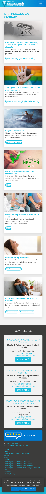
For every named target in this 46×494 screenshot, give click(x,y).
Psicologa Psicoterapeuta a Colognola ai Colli (22, 468)
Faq (5, 470)
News (8, 185)
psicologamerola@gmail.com (23, 356)
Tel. (23, 353)
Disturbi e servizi (27, 58)
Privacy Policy (28, 489)
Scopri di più (23, 359)
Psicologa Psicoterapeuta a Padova (18, 466)
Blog (6, 458)
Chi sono (7, 451)
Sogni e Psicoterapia (14, 131)
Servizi (6, 455)
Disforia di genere (14, 101)
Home (6, 449)
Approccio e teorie (14, 142)
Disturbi (7, 460)
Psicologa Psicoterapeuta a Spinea (18, 464)
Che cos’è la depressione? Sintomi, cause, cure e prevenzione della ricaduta (21, 45)
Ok (15, 489)
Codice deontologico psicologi (16, 453)
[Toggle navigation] (41, 3)
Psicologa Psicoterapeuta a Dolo (17, 462)
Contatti (7, 472)
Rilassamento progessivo (17, 258)
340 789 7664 (12, 443)
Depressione (11, 58)
